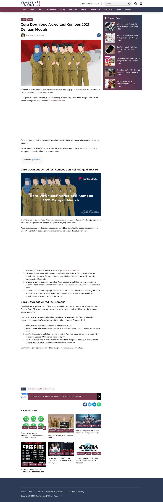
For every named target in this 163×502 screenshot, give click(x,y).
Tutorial (23, 20)
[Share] (99, 35)
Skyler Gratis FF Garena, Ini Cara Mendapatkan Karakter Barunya (59, 460)
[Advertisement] (61, 121)
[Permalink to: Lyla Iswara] (23, 35)
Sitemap (49, 492)
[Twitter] (90, 404)
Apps (39, 428)
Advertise (71, 492)
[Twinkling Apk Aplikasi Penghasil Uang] (61, 423)
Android (25, 428)
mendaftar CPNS (58, 100)
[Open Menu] (140, 3)
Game (45, 464)
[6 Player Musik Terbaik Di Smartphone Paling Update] (110, 26)
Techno (100, 426)
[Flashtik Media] (30, 3)
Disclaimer (60, 492)
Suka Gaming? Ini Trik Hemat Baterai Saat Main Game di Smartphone (128, 71)
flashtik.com (41, 496)
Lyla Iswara (29, 35)
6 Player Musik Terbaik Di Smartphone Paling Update (127, 25)
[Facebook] (85, 404)
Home (23, 492)
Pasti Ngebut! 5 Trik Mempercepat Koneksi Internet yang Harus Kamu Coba (127, 82)
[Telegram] (94, 404)
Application (32, 428)
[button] (129, 3)
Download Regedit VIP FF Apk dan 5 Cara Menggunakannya (87, 431)
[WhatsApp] (99, 404)
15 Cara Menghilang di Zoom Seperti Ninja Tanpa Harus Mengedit (87, 460)
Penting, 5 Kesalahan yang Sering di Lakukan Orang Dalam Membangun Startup (128, 37)
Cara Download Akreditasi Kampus (42, 389)
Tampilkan (36, 160)
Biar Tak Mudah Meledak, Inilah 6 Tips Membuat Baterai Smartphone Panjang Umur (128, 48)
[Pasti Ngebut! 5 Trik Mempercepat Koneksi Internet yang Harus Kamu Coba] (110, 83)
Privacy (81, 492)
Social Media (45, 427)
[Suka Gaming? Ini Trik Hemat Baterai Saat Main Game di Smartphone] (110, 72)
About (31, 492)
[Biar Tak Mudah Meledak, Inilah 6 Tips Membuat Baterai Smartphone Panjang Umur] (110, 49)
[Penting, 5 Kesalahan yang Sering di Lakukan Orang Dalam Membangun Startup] (110, 38)
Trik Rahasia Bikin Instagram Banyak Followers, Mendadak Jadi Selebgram (128, 59)
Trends (30, 20)
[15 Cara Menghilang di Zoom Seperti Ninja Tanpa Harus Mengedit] (88, 449)
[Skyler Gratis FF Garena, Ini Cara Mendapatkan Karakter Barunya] (61, 449)
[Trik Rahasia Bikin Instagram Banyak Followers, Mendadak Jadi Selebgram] (110, 61)
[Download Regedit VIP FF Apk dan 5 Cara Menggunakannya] (88, 421)
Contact (40, 492)
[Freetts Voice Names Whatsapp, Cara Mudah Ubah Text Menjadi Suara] (33, 422)
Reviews (73, 430)
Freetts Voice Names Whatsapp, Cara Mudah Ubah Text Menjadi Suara (33, 435)
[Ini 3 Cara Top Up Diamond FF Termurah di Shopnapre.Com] (33, 454)
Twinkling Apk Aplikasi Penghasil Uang (60, 436)
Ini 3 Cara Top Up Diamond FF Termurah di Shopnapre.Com (33, 470)
